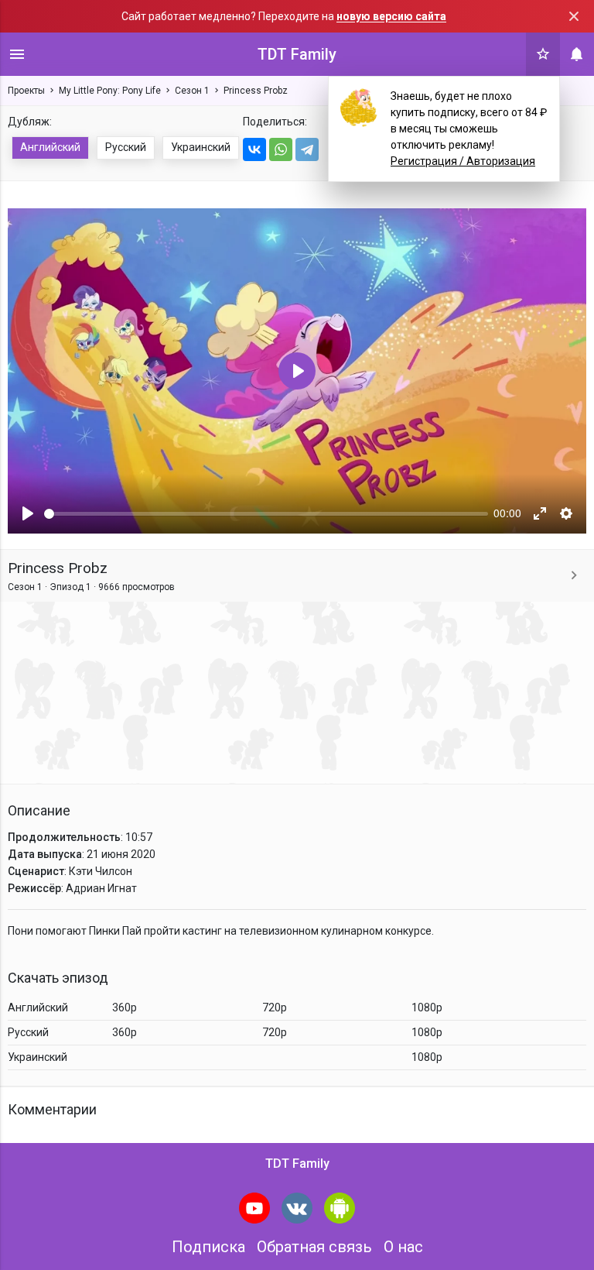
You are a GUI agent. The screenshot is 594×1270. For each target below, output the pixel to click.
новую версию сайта (391, 16)
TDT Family (297, 54)
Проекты (26, 90)
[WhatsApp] (280, 149)
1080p (426, 1007)
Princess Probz (256, 90)
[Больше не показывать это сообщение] (574, 16)
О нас (403, 1246)
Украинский (200, 147)
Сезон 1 (192, 90)
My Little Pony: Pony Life (110, 90)
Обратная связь (314, 1246)
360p (124, 1007)
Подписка (208, 1246)
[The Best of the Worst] (574, 576)
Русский (125, 147)
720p (274, 1007)
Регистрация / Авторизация (463, 161)
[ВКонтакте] (254, 149)
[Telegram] (307, 149)
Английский (50, 147)
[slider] (266, 513)
